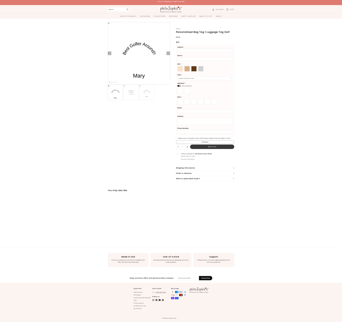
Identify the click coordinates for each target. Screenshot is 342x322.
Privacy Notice (139, 303)
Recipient (173, 16)
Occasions (145, 16)
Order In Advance (184, 173)
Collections (159, 16)
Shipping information (185, 168)
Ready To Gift (205, 16)
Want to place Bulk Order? (188, 179)
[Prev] (109, 53)
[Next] (168, 53)
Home (178, 28)
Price (178, 37)
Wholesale (137, 295)
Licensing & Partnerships (142, 298)
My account (138, 308)
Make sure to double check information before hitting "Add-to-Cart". (204, 138)
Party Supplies (189, 16)
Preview (205, 142)
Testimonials (138, 292)
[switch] (179, 86)
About (219, 16)
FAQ (135, 300)
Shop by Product (128, 16)
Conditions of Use (140, 306)
